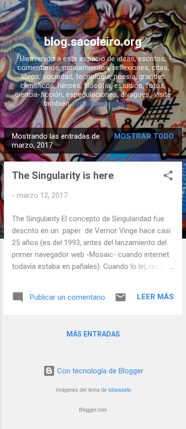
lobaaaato (119, 390)
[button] (168, 177)
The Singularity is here (63, 175)
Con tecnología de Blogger (99, 370)
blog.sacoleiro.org (93, 42)
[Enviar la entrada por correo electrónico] (120, 300)
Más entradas (93, 334)
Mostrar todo (144, 136)
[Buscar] (172, 20)
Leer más (155, 296)
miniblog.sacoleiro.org (107, 103)
